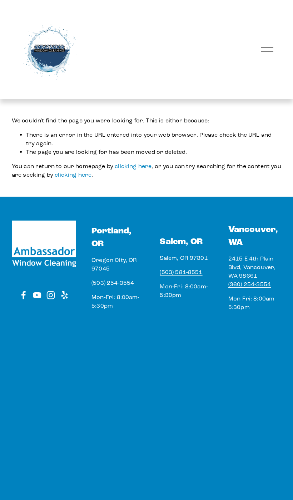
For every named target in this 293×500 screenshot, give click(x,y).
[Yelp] (64, 295)
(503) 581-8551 (181, 272)
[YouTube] (37, 295)
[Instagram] (50, 295)
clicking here (133, 166)
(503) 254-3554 (112, 282)
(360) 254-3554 (249, 284)
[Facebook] (23, 295)
